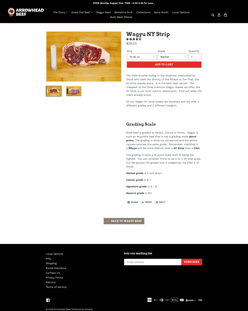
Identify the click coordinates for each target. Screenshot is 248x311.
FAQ (48, 258)
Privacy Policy (54, 277)
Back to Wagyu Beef (126, 221)
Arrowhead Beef (62, 309)
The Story (59, 12)
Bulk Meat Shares (121, 17)
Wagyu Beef (103, 12)
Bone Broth (161, 12)
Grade (161, 51)
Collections (143, 12)
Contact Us (53, 272)
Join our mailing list (138, 253)
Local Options (180, 12)
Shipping (51, 263)
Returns (51, 282)
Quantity (194, 51)
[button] (134, 39)
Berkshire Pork (123, 12)
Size (129, 51)
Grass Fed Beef (81, 12)
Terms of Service (56, 286)
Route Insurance (56, 268)
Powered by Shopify (82, 309)
